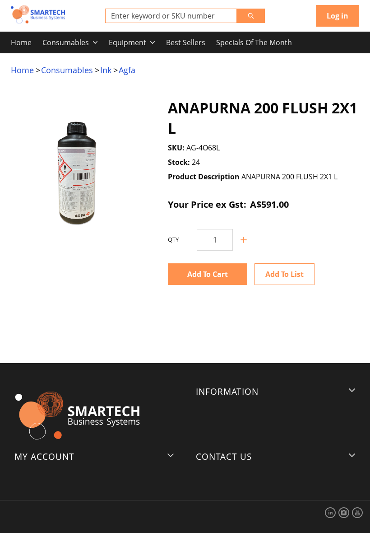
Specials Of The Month (254, 42)
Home (21, 42)
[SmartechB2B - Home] (38, 14)
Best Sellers (185, 42)
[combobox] (167, 16)
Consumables (65, 42)
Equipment (127, 42)
